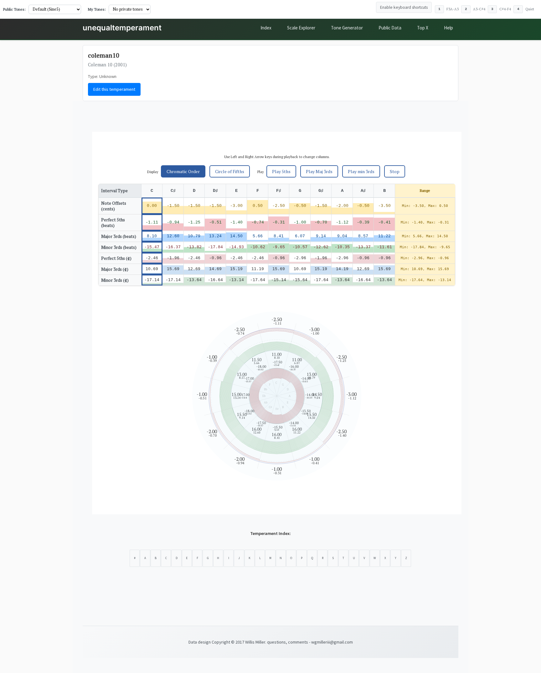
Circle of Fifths (229, 171)
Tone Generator (347, 28)
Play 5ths (281, 171)
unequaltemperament (122, 27)
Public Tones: (14, 9)
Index (265, 28)
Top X (422, 28)
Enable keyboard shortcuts (404, 7)
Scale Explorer (301, 28)
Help (448, 28)
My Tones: (97, 9)
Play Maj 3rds (319, 171)
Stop (394, 171)
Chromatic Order (183, 171)
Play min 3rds (361, 171)
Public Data (390, 28)
